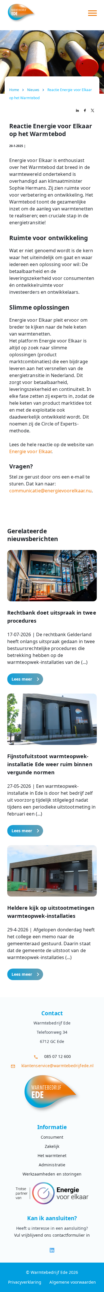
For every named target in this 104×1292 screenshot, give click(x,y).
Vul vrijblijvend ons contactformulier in (52, 1235)
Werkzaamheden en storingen (52, 1174)
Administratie (52, 1164)
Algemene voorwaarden (72, 1282)
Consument (52, 1137)
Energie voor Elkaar (30, 451)
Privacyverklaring (25, 1282)
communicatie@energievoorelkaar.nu (50, 490)
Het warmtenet (52, 1155)
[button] (52, 617)
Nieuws (33, 89)
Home (14, 89)
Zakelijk (52, 1146)
